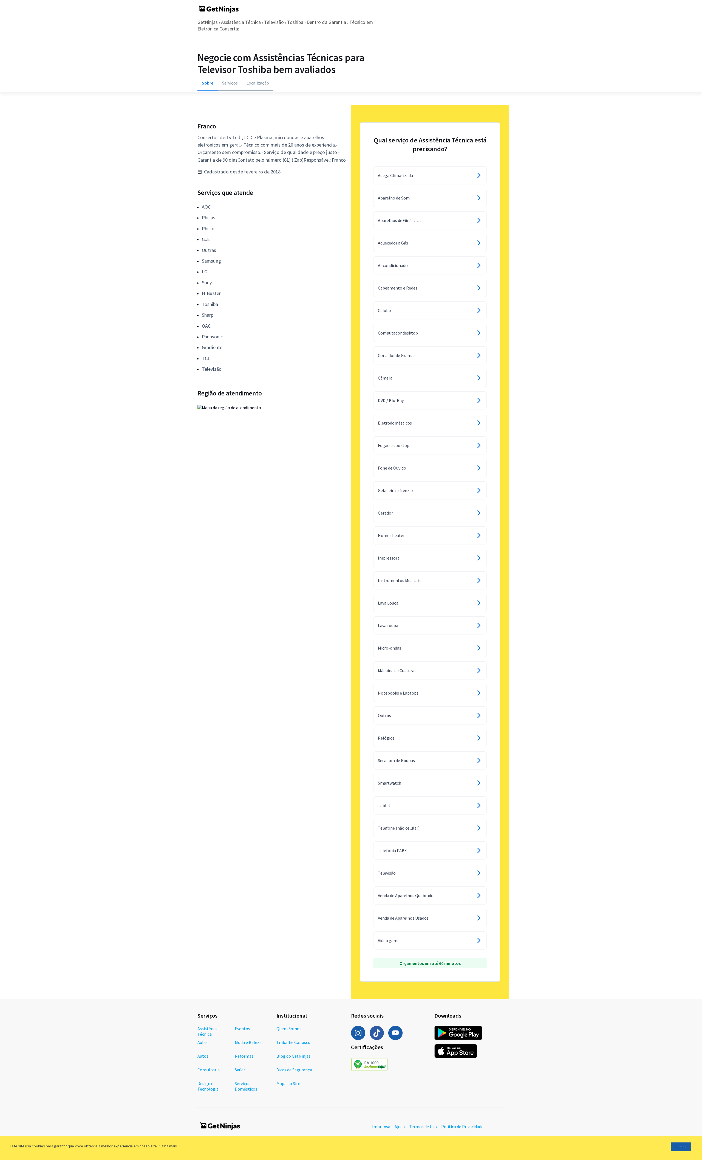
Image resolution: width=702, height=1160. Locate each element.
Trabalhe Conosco (293, 1042)
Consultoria (208, 1069)
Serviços (230, 83)
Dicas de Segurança (294, 1069)
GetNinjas (207, 22)
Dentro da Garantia (326, 22)
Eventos (242, 1028)
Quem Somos (288, 1028)
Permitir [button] (680, 1147)
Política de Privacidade (462, 1126)
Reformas (244, 1056)
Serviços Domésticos (246, 1086)
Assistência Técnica (241, 22)
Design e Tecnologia (208, 1086)
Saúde (240, 1069)
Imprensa (381, 1126)
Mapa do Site (288, 1083)
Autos (202, 1056)
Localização (258, 83)
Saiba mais (168, 1146)
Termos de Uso (423, 1126)
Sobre (207, 83)
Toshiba (295, 22)
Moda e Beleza (248, 1042)
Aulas (202, 1042)
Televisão (274, 22)
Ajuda (400, 1126)
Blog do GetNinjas (293, 1056)
